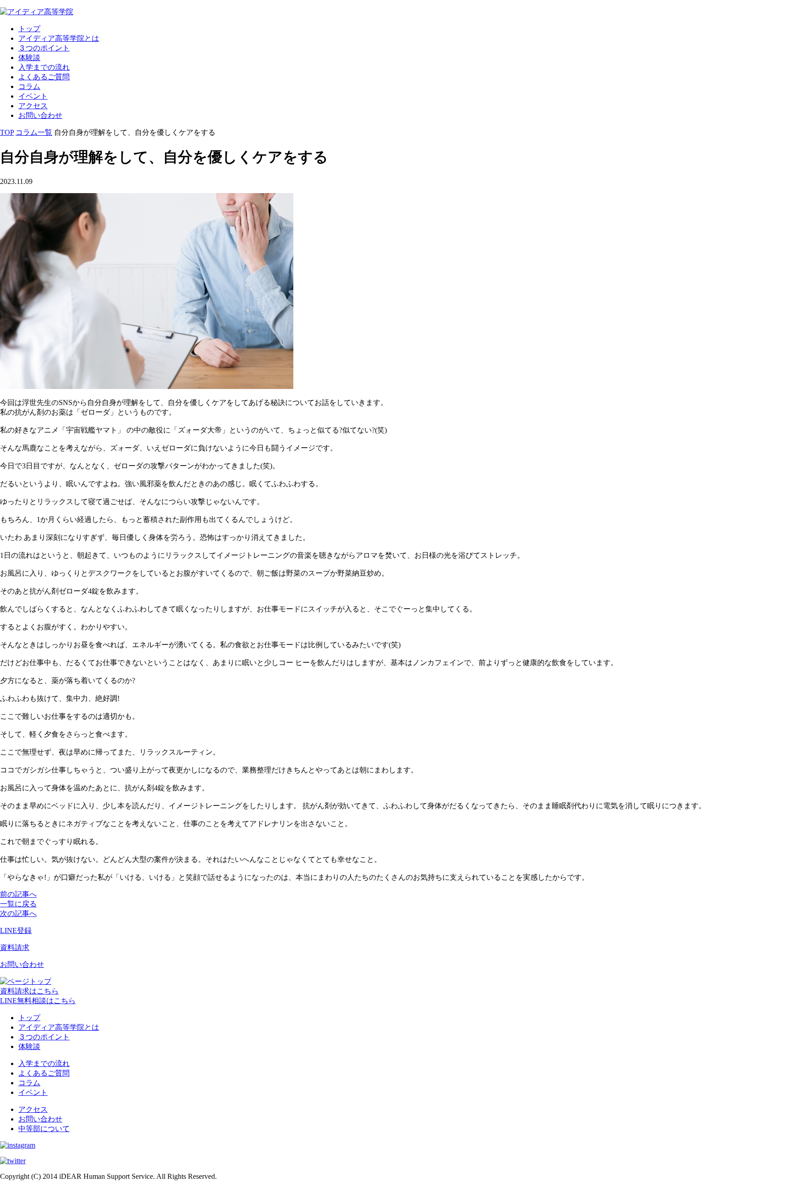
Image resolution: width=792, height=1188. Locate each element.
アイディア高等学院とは (58, 38)
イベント (33, 96)
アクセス (33, 106)
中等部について (44, 1128)
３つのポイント (44, 48)
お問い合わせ (40, 115)
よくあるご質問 (44, 77)
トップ (29, 29)
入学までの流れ (44, 67)
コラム (29, 86)
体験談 (29, 57)
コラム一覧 (34, 132)
